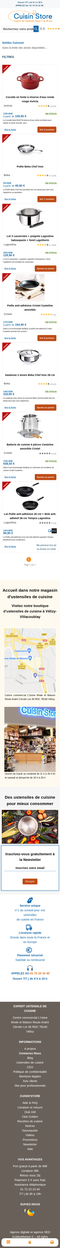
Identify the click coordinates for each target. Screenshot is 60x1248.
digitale (25, 1232)
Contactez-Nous (30, 1053)
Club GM (30, 1112)
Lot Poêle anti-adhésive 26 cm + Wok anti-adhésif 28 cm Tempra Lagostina (30, 516)
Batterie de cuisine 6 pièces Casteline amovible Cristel (30, 446)
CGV (30, 1067)
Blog (30, 1057)
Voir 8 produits (47, 338)
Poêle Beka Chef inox (30, 166)
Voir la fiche (10, 129)
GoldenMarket (21, 1236)
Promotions (30, 1139)
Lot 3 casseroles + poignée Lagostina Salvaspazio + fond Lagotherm (30, 238)
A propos (30, 1048)
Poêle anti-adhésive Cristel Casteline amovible (30, 307)
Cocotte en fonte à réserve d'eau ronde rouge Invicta (30, 99)
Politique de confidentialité (30, 1071)
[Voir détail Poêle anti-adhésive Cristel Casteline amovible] (30, 287)
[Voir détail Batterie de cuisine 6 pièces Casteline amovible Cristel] (30, 426)
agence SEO (42, 1232)
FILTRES (8, 56)
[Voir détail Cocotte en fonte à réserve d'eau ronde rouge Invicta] (30, 79)
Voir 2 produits (47, 129)
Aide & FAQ (30, 1102)
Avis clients (30, 1081)
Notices (30, 1125)
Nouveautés (30, 1130)
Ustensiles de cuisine (30, 1062)
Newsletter (30, 1144)
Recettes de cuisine (30, 1121)
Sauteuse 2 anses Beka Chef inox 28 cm (30, 375)
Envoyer (30, 881)
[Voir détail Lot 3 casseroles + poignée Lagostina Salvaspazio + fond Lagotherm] (30, 218)
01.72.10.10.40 (30, 1189)
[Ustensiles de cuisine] (30, 15)
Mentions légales (30, 1076)
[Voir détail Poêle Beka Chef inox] (30, 148)
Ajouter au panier (45, 268)
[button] (36, 29)
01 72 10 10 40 (30, 973)
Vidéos (30, 1135)
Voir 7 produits (47, 199)
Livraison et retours (30, 1107)
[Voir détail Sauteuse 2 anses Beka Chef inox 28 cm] (30, 357)
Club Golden (30, 1116)
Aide (30, 1149)
